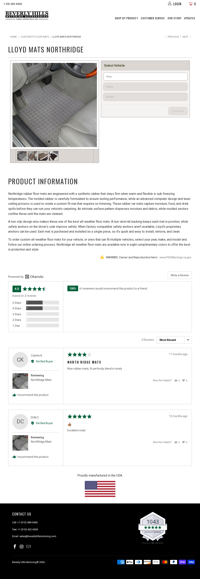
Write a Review (180, 275)
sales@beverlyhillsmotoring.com (37, 536)
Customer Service (153, 18)
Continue (178, 111)
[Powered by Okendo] (25, 276)
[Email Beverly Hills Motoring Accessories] (28, 546)
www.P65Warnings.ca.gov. (176, 257)
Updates (189, 18)
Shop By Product (126, 18)
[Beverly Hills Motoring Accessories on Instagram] (22, 546)
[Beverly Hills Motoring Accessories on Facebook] (15, 546)
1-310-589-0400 (13, 3)
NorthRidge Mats (41, 379)
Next (186, 36)
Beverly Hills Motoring (24, 562)
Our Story (174, 18)
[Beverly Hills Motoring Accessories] (27, 15)
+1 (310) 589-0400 (27, 522)
